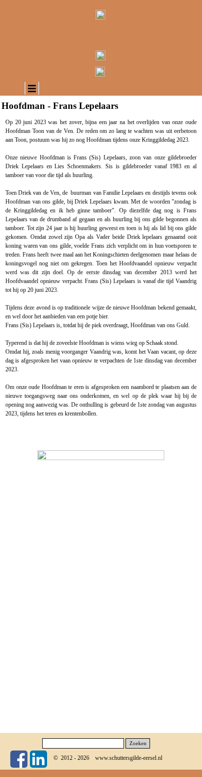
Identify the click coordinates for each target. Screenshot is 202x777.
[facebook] (18, 759)
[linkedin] (38, 759)
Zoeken (138, 743)
